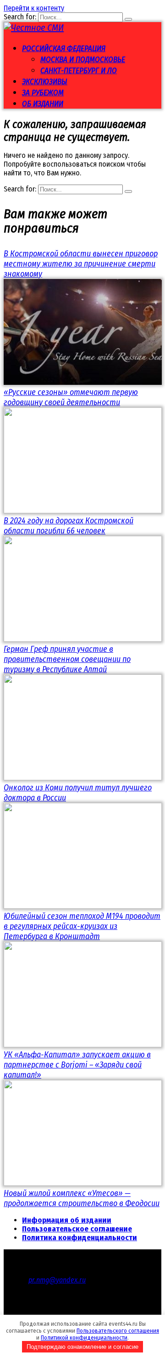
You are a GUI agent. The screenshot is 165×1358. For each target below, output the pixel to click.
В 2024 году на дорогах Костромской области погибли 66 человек (68, 526)
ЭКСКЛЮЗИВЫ (44, 82)
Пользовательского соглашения (118, 1330)
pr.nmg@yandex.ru (57, 1280)
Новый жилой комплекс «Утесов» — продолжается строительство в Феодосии (82, 1198)
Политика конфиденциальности (79, 1237)
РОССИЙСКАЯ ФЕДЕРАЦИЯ (63, 48)
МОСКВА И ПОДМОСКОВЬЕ (82, 59)
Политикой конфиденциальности (84, 1337)
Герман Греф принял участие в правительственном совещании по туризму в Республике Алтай (67, 659)
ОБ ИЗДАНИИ (42, 104)
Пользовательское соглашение (77, 1229)
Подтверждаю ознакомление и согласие (82, 1346)
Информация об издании (66, 1220)
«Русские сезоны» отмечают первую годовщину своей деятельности (71, 397)
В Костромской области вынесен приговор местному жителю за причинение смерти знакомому (81, 264)
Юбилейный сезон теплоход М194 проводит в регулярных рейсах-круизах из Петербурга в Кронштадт (82, 926)
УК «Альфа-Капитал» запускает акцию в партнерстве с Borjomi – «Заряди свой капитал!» (77, 1065)
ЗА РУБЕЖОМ (43, 93)
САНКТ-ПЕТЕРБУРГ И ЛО (78, 70)
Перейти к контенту (34, 8)
